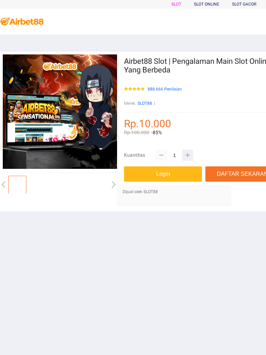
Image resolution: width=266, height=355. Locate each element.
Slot (176, 4)
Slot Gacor (244, 4)
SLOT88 (145, 103)
